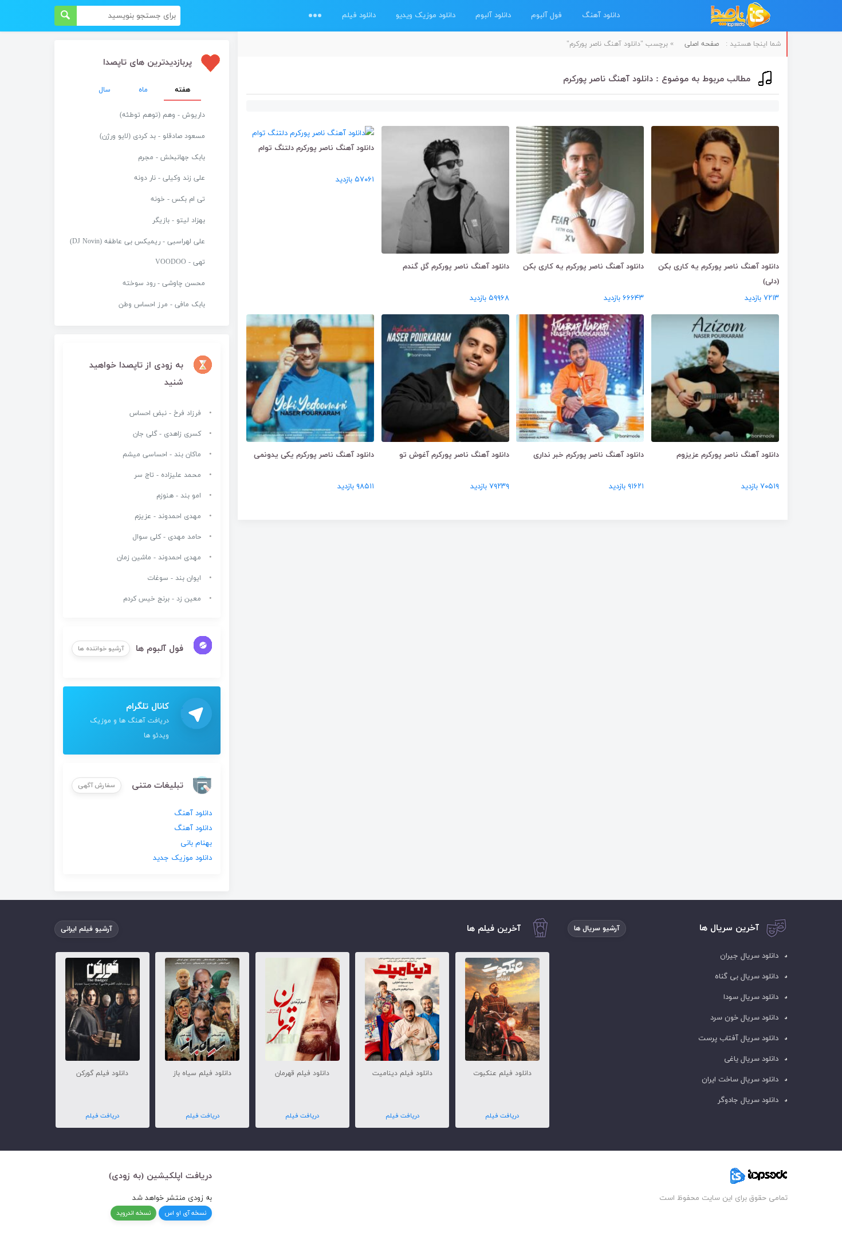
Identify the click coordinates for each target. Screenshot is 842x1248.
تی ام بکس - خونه (178, 199)
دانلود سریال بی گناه (746, 976)
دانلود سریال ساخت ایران (740, 1080)
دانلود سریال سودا (750, 997)
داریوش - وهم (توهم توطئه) (162, 115)
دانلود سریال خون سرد (744, 1018)
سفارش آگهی (96, 785)
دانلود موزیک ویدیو (425, 15)
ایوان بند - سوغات (174, 578)
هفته (182, 89)
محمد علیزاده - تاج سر (167, 475)
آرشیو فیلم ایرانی (86, 929)
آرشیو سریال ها (597, 928)
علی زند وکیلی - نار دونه (169, 178)
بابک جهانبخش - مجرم (171, 157)
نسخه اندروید (133, 1213)
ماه (143, 89)
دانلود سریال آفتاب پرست (738, 1038)
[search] (65, 16)
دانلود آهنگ (601, 15)
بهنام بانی (196, 843)
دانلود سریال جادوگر (748, 1100)
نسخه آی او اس (185, 1213)
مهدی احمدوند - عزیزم (168, 516)
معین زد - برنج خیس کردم (162, 598)
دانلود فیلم (359, 15)
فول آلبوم (546, 15)
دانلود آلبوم (493, 15)
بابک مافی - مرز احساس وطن (162, 304)
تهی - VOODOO (180, 262)
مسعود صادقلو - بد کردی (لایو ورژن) (152, 136)
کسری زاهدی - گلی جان (167, 434)
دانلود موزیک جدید (182, 858)
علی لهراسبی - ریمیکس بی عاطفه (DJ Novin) (137, 241)
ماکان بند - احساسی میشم (162, 454)
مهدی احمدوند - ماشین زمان (159, 557)
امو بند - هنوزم (178, 495)
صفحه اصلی (701, 44)
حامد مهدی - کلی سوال (166, 537)
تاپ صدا (740, 15)
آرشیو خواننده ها (101, 648)
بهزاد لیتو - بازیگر (178, 220)
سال (105, 89)
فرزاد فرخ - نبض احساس (165, 413)
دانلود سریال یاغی (751, 1059)
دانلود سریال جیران (749, 956)
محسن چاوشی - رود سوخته (164, 283)
